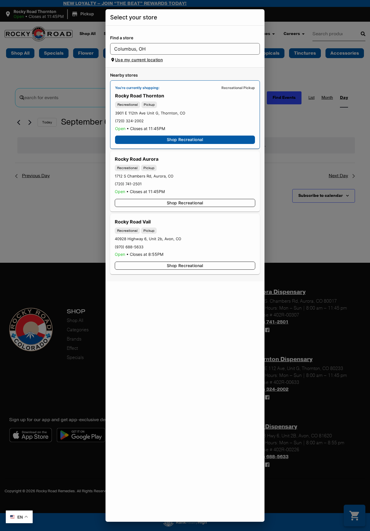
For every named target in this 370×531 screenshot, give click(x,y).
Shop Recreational (185, 139)
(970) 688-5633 (129, 247)
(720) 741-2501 (128, 184)
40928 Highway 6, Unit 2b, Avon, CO (148, 238)
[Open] (255, 49)
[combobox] (180, 49)
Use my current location (139, 59)
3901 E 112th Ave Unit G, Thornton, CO (150, 113)
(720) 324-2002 (129, 121)
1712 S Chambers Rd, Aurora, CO (144, 176)
